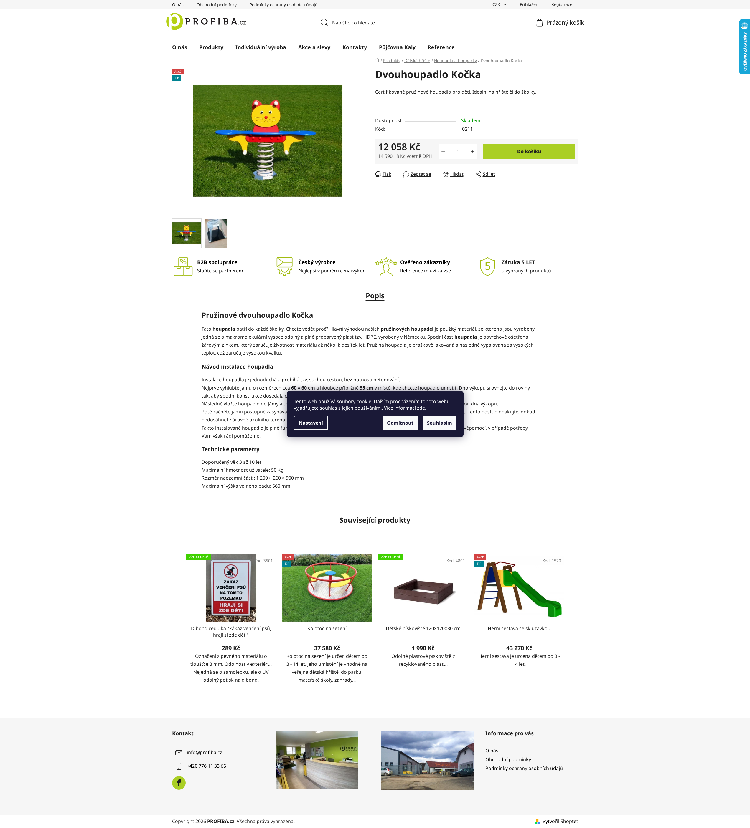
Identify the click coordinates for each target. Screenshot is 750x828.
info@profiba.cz (204, 752)
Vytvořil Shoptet (560, 821)
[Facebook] (179, 783)
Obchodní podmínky (217, 4)
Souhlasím (439, 423)
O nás (178, 4)
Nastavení (311, 423)
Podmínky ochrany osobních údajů (284, 4)
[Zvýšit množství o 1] (472, 151)
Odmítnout (400, 423)
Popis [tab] (375, 295)
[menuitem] (179, 47)
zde (421, 408)
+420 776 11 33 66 (206, 766)
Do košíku (529, 151)
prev (177, 627)
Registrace (561, 4)
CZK (496, 4)
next (573, 627)
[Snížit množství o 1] (443, 151)
